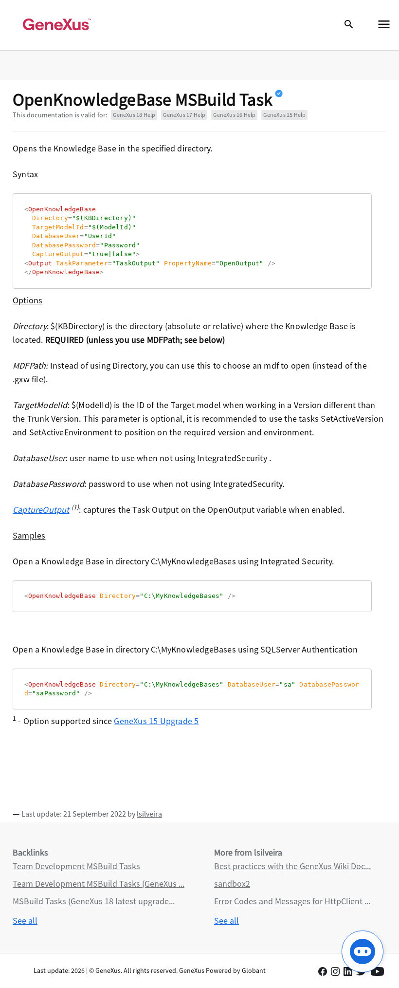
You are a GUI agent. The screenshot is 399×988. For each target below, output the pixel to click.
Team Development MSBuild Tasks (76, 866)
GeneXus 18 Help (134, 114)
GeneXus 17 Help (184, 114)
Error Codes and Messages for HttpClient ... (292, 901)
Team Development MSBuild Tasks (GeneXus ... (98, 883)
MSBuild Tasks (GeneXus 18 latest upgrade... (94, 901)
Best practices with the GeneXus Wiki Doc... (292, 866)
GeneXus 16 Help (234, 114)
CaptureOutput (41, 509)
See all (25, 920)
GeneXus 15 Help (284, 114)
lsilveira (149, 814)
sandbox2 (232, 883)
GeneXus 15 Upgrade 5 (156, 721)
